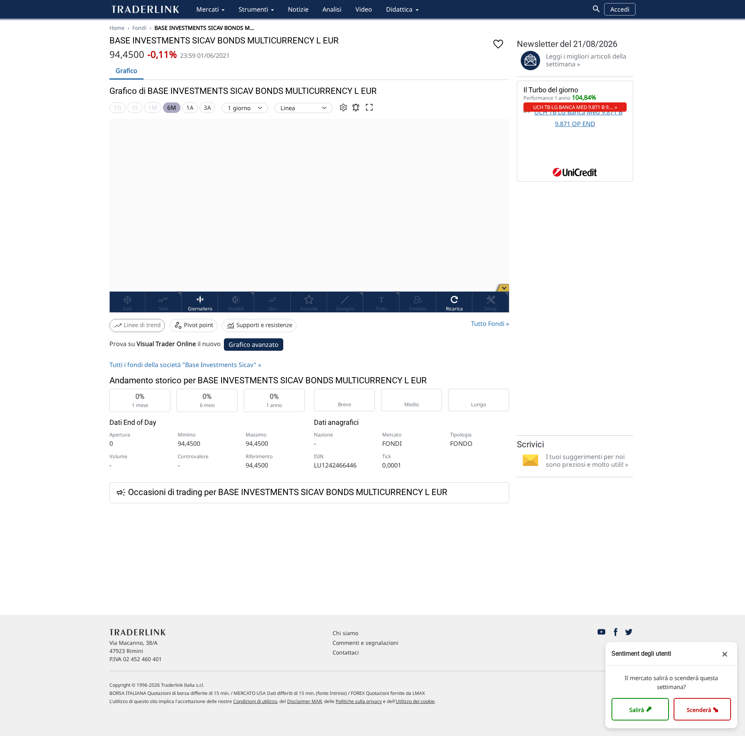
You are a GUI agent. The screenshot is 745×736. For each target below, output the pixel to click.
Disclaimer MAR (304, 701)
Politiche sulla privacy (359, 701)
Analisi (331, 9)
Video (363, 9)
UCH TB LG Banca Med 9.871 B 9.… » (575, 107)
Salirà (641, 709)
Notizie (298, 9)
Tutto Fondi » (490, 323)
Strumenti (253, 9)
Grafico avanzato (254, 344)
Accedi (619, 9)
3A (207, 107)
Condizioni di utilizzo (255, 701)
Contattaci (346, 652)
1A (190, 107)
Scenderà (704, 709)
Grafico (126, 70)
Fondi (139, 27)
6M (171, 107)
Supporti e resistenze (263, 325)
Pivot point (197, 325)
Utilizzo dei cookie (415, 701)
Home (117, 27)
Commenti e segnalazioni (365, 642)
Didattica (399, 9)
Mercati (207, 9)
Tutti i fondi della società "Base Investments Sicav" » (185, 364)
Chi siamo (345, 633)
